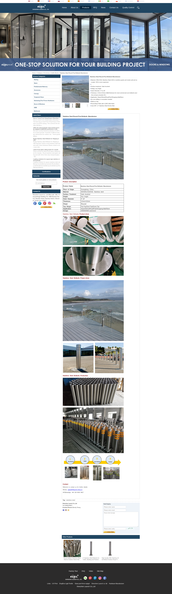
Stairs (35, 83)
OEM (35, 107)
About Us (74, 7)
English (32, 1)
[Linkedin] (40, 203)
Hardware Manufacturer (116, 583)
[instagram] (49, 203)
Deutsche (42, 1)
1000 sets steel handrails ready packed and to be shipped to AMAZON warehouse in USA (46, 128)
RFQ (95, 7)
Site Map (100, 571)
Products (85, 7)
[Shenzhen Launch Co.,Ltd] (40, 10)
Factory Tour (73, 571)
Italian (102, 1)
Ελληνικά (92, 1)
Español (72, 1)
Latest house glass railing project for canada (45, 149)
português (82, 1)
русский (62, 1)
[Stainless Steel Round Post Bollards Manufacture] (75, 89)
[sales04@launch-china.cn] (68, 510)
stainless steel (70, 500)
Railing (36, 79)
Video (91, 571)
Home (64, 7)
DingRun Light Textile (66, 583)
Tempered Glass (39, 97)
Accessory (46, 73)
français (52, 1)
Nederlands (141, 1)
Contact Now (46, 207)
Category (39, 73)
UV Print (55, 583)
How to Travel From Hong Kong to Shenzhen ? (46, 118)
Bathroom (37, 111)
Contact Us (113, 7)
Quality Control (128, 7)
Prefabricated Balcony (40, 86)
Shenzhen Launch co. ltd (99, 583)
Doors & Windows (39, 104)
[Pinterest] (44, 203)
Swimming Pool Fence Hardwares (44, 100)
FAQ (83, 571)
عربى (111, 1)
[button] (84, 69)
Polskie (119, 1)
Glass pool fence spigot (82, 583)
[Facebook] (35, 203)
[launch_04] (63, 510)
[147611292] (66, 510)
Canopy (36, 93)
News (103, 7)
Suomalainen (130, 1)
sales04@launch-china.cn (75, 489)
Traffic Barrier (55, 73)
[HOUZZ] (54, 203)
